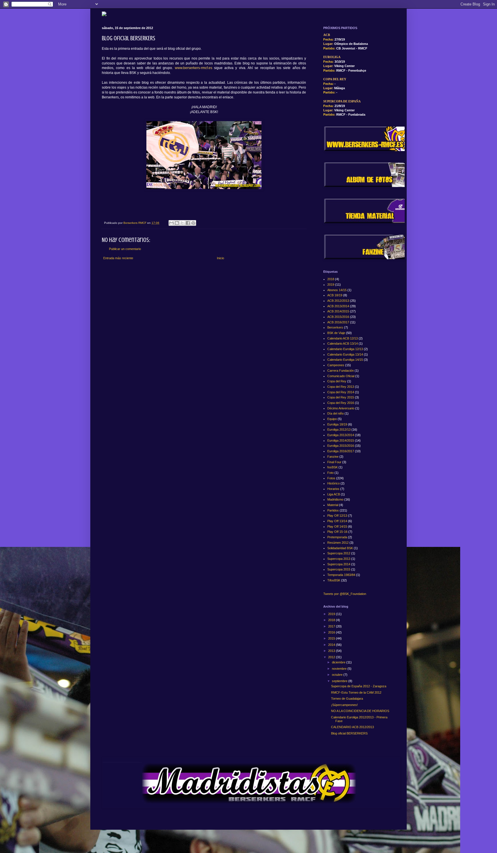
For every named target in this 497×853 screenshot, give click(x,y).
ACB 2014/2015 (338, 311)
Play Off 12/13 (337, 515)
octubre (337, 674)
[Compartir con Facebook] (188, 223)
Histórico (333, 483)
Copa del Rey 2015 (340, 397)
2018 (330, 279)
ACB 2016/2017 (338, 322)
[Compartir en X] (182, 223)
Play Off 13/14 (337, 521)
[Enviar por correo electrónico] (171, 223)
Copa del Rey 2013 (340, 386)
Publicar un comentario (125, 249)
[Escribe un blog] (177, 223)
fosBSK (332, 467)
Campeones (335, 365)
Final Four (334, 462)
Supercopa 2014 (338, 564)
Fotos (331, 478)
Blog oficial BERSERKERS (349, 733)
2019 (330, 284)
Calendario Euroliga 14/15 (345, 359)
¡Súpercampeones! (344, 705)
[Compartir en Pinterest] (193, 223)
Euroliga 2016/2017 (340, 451)
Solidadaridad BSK (340, 548)
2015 (332, 638)
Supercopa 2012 (338, 553)
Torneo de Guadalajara (347, 698)
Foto (330, 472)
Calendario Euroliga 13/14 (345, 354)
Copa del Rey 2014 (340, 392)
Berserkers (335, 327)
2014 (332, 644)
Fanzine (333, 456)
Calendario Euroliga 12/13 (345, 349)
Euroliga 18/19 (337, 424)
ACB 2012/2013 (338, 300)
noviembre (339, 668)
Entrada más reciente (118, 258)
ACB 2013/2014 (338, 306)
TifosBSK (333, 580)
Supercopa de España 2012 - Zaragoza (358, 686)
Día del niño (335, 413)
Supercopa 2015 (338, 569)
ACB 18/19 (334, 295)
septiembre (340, 681)
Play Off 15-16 (337, 531)
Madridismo (335, 499)
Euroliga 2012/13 (339, 429)
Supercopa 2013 (338, 558)
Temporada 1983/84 (341, 575)
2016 (332, 632)
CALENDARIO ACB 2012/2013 (352, 727)
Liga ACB (333, 494)
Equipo (332, 419)
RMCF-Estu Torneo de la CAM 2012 (356, 692)
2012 (332, 657)
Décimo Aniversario (340, 408)
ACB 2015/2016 (338, 316)
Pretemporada (337, 537)
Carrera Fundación (340, 370)
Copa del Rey (336, 381)
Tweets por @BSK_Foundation (344, 594)
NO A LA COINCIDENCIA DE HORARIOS (360, 711)
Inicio (220, 258)
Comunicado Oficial (340, 376)
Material (332, 505)
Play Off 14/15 (337, 526)
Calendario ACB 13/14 (342, 343)
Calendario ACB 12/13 (342, 338)
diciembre (339, 662)
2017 (332, 626)
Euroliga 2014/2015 (340, 440)
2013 (332, 650)
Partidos (333, 510)
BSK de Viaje (336, 333)
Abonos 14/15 (337, 290)
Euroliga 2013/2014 (340, 435)
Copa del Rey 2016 (340, 402)
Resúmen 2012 (338, 542)
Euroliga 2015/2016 (340, 445)
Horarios (333, 489)
